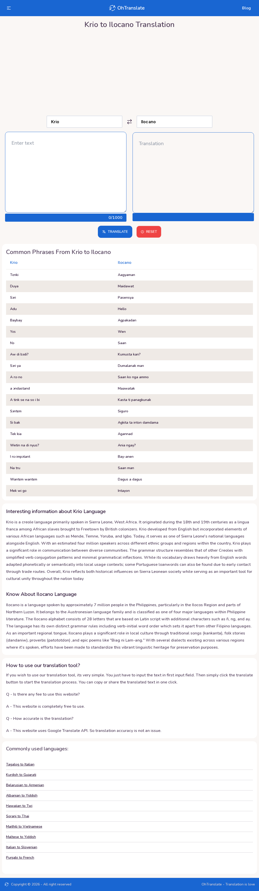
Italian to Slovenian (21, 847)
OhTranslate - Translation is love (228, 884)
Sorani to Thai (17, 816)
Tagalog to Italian (20, 764)
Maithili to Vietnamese (24, 826)
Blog (246, 8)
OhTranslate (131, 8)
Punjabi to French (20, 857)
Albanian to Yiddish (21, 795)
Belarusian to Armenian (25, 785)
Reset (151, 231)
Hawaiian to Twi (19, 805)
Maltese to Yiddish (21, 836)
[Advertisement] (129, 71)
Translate (118, 231)
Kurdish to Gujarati (21, 774)
